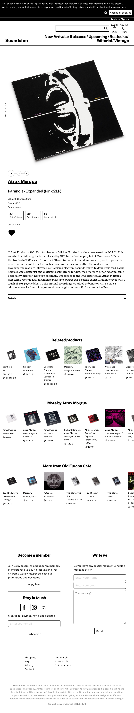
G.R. (4, 370)
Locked (90, 496)
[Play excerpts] (11, 173)
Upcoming (97, 36)
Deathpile (7, 367)
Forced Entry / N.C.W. (92, 441)
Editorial (104, 40)
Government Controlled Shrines (50, 376)
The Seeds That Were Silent (112, 372)
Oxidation (28, 370)
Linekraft (48, 367)
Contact (29, 669)
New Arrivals (55, 36)
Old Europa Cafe (22, 199)
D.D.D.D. (111, 496)
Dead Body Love (10, 493)
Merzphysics (29, 496)
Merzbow (68, 367)
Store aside (61, 661)
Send (99, 631)
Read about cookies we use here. (109, 7)
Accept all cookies (120, 12)
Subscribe (34, 634)
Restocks (118, 36)
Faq (27, 661)
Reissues (78, 36)
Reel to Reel (8, 433)
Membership (62, 657)
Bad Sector (92, 493)
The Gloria (71, 493)
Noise (18, 207)
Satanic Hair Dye (93, 373)
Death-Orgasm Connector (30, 435)
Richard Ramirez (72, 430)
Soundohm (16, 40)
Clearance (110, 367)
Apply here (34, 584)
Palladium (49, 496)
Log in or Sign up (120, 19)
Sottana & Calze (74, 499)
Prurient (27, 367)
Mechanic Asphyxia (48, 435)
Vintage (121, 40)
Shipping (30, 657)
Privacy (29, 665)
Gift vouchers (63, 665)
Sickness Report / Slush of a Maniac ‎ (114, 435)
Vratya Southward (72, 370)
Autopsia (48, 493)
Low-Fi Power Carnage (9, 498)
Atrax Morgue (22, 181)
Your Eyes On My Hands (72, 438)
